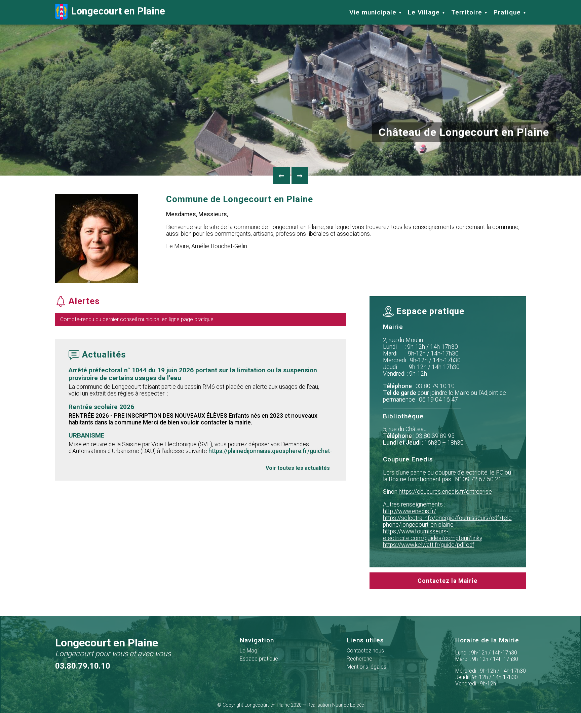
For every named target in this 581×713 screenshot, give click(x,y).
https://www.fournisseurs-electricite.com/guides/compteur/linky (432, 534)
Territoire (466, 12)
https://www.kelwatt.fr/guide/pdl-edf (428, 544)
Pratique (507, 12)
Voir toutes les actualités (298, 468)
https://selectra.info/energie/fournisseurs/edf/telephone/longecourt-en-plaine (447, 521)
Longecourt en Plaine (118, 11)
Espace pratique (259, 658)
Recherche (359, 658)
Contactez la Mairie (447, 580)
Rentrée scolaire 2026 (101, 407)
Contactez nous (365, 650)
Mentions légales (366, 667)
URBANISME (87, 435)
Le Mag (248, 650)
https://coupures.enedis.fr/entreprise (445, 491)
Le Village (424, 12)
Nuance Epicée (348, 705)
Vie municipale (372, 12)
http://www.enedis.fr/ (409, 511)
